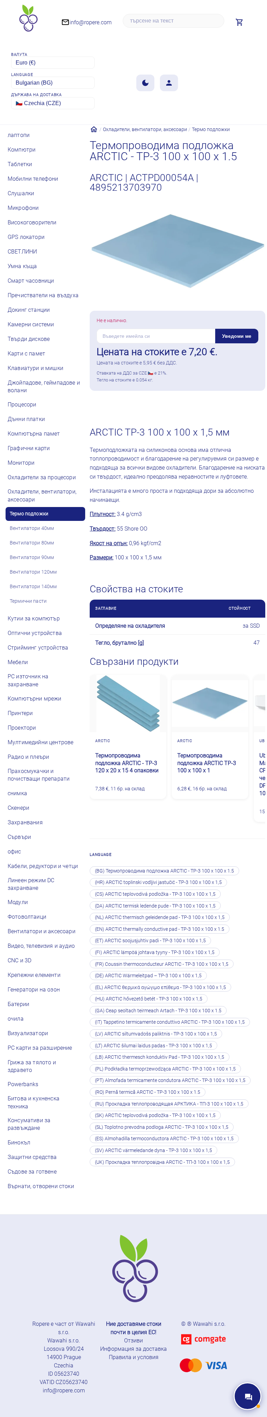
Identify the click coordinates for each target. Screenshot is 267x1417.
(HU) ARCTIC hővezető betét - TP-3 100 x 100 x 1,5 (148, 999)
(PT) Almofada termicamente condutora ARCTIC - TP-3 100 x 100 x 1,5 (170, 1080)
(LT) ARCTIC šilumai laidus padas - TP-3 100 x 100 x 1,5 (153, 1045)
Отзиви (133, 1340)
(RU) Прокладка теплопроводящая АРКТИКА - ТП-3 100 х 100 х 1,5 (169, 1104)
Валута (19, 55)
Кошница (229, 404)
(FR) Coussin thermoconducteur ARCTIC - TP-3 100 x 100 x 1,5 (161, 964)
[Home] (94, 129)
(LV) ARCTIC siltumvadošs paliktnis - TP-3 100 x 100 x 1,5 (156, 1034)
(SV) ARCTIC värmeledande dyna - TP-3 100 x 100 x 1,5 (153, 1150)
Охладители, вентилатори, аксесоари (145, 129)
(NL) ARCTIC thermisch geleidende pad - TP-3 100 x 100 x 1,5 (160, 917)
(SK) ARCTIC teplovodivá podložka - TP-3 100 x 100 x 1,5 (155, 1115)
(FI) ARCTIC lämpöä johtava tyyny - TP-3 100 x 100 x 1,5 (155, 952)
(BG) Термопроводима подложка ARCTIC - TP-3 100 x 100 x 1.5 (164, 871)
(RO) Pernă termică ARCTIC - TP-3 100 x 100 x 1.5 (147, 1092)
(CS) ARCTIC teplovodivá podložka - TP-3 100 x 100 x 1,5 (155, 894)
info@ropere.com (64, 1390)
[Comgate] (203, 1348)
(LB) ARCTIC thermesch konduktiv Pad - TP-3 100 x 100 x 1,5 (159, 1057)
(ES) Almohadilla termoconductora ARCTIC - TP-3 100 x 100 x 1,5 (164, 1138)
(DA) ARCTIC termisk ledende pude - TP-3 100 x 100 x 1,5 (155, 906)
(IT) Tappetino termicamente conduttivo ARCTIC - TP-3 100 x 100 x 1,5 (170, 1022)
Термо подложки (211, 129)
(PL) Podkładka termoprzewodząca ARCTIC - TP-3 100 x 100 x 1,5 (165, 1069)
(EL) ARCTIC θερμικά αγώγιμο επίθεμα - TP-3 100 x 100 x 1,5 (160, 987)
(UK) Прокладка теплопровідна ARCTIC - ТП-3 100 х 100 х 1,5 (162, 1162)
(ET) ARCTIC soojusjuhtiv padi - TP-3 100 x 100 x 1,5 (150, 940)
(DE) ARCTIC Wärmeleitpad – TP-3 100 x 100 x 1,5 (148, 975)
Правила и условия (134, 1357)
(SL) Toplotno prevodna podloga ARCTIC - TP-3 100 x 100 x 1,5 (161, 1127)
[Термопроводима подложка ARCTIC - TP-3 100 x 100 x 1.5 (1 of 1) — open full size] (177, 252)
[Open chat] (247, 1396)
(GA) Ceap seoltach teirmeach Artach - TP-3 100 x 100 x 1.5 (158, 1010)
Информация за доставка (133, 1349)
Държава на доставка (36, 95)
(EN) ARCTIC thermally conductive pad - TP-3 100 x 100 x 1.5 (159, 929)
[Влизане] (169, 83)
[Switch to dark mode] (145, 83)
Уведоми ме (236, 336)
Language (22, 75)
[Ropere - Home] (28, 21)
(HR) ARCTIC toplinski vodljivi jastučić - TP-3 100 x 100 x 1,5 (158, 882)
